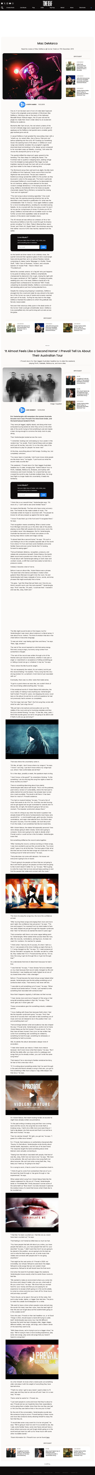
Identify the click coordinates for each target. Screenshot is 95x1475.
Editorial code (37, 1472)
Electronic (82, 8)
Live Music (23, 8)
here (47, 1437)
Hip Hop (52, 8)
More (71, 8)
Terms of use (48, 1472)
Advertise (65, 1472)
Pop (33, 8)
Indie (42, 8)
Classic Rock (10, 8)
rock (47, 346)
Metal (62, 8)
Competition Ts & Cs (24, 1472)
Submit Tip (74, 1472)
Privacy (57, 1472)
